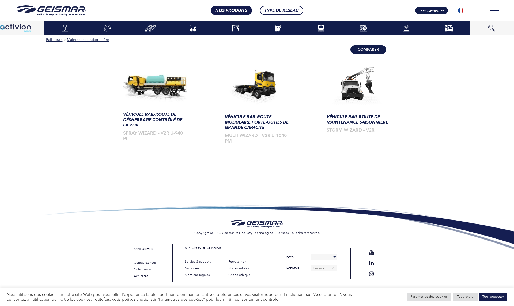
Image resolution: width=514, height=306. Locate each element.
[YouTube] (371, 252)
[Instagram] (371, 274)
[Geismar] (44, 10)
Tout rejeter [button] (466, 296)
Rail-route (363, 28)
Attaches (107, 28)
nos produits (231, 10)
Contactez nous (145, 262)
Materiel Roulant (321, 28)
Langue (292, 268)
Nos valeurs (193, 268)
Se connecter (432, 11)
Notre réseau (143, 269)
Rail (65, 28)
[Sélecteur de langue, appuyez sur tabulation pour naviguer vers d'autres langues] (461, 10)
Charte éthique (239, 275)
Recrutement (237, 261)
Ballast (193, 28)
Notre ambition (239, 268)
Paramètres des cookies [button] (429, 296)
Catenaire (235, 28)
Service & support (198, 261)
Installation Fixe (449, 28)
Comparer (368, 49)
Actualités (141, 276)
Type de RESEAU (281, 10)
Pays (290, 257)
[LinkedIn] (371, 263)
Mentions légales (197, 275)
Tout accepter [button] (493, 296)
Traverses (150, 28)
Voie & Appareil (278, 28)
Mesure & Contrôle (406, 28)
